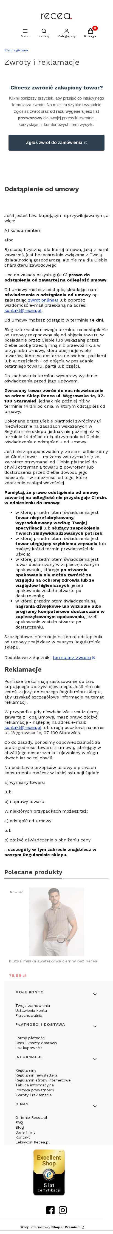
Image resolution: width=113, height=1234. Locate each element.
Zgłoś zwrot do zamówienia (54, 142)
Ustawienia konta (31, 1010)
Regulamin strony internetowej (43, 1080)
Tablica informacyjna (34, 1085)
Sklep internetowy (50, 1227)
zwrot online (41, 300)
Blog (19, 1127)
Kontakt (22, 1137)
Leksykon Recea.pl (32, 1142)
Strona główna (16, 50)
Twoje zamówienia (32, 1005)
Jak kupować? (28, 1048)
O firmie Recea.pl (31, 1117)
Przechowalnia (28, 1015)
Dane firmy (25, 1132)
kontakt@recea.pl (22, 310)
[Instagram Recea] (63, 1212)
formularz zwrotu (72, 657)
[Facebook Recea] (50, 1212)
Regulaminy (25, 1070)
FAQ (19, 1122)
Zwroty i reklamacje (33, 1095)
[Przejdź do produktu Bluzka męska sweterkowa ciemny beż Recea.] (56, 922)
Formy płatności (30, 1038)
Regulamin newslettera (36, 1075)
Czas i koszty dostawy (36, 1043)
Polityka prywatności (34, 1090)
